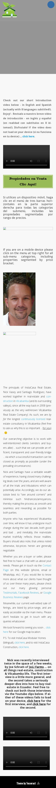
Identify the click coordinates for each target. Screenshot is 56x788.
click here (28, 136)
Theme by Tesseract (26, 783)
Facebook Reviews (28, 592)
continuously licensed (33, 419)
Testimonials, (10, 592)
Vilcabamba (22, 401)
